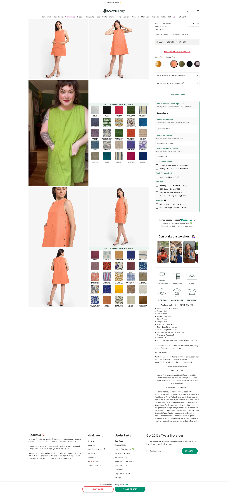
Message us (186, 220)
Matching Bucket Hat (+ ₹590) (170, 192)
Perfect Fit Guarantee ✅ (124, 449)
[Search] (187, 11)
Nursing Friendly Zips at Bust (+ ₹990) (173, 169)
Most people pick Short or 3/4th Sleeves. (169, 138)
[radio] (158, 64)
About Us (91, 445)
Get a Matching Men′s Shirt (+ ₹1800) (173, 208)
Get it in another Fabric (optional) (174, 105)
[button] (163, 252)
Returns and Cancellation (124, 461)
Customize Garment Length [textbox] (169, 149)
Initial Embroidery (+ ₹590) (169, 177)
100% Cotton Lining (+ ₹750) (170, 189)
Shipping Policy (121, 457)
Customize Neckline (173, 121)
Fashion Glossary (94, 465)
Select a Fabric (162, 113)
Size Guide (119, 441)
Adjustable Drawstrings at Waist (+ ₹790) (174, 165)
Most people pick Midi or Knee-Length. (169, 151)
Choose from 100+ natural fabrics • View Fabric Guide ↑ (174, 107)
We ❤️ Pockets (93, 461)
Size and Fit (92, 457)
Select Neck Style (163, 129)
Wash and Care (121, 465)
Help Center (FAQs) (122, 474)
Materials (91, 453)
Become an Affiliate (122, 453)
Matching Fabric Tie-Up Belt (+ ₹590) (173, 186)
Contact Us (119, 470)
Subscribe (189, 451)
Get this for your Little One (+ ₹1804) (173, 204)
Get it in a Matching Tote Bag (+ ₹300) (173, 196)
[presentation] (156, 63)
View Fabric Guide (177, 94)
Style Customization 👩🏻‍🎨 (96, 449)
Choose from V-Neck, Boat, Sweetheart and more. (173, 122)
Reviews (91, 441)
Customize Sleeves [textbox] (169, 136)
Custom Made (120, 445)
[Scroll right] (197, 252)
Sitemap (118, 478)
